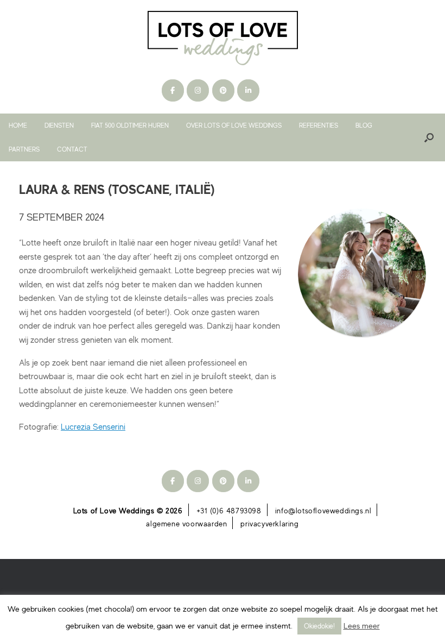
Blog (363, 125)
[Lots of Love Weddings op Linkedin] (248, 90)
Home (18, 125)
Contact (72, 149)
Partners (24, 149)
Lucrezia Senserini (93, 426)
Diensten (59, 125)
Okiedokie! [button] (319, 625)
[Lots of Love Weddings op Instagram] (198, 90)
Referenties (318, 125)
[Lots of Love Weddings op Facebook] (173, 90)
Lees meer (362, 625)
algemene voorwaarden (186, 524)
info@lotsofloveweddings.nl (323, 511)
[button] (429, 137)
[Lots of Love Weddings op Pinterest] (223, 90)
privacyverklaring (269, 524)
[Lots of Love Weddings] (222, 38)
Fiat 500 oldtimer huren (130, 125)
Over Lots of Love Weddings (234, 125)
